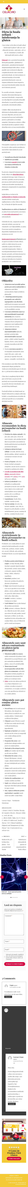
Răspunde (8, 997)
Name (7, 941)
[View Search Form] (3, 1)
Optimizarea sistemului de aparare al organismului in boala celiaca (21, 843)
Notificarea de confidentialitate (14, 1177)
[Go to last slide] (2, 877)
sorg (23, 476)
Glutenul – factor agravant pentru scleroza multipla (11, 892)
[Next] (26, 877)
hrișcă (18, 474)
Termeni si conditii (14, 1175)
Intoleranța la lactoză (8, 239)
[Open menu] (24, 9)
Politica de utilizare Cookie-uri (14, 1179)
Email (7, 949)
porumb (7, 476)
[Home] (2, 26)
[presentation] (13, 874)
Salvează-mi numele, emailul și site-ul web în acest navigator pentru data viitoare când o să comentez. (14, 957)
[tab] (10, 897)
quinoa (15, 476)
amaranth (12, 474)
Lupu (11, 985)
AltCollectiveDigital (20, 1184)
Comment (8, 916)
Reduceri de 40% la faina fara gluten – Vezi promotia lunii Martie (7, 843)
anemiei (14, 162)
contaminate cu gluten (13, 646)
